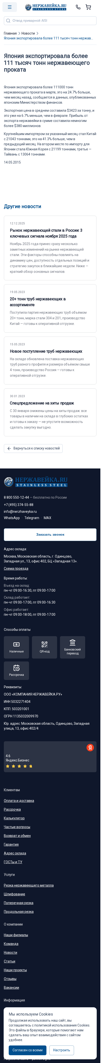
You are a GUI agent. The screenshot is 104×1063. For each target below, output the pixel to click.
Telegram (31, 518)
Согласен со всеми (28, 1050)
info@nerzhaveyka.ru (20, 511)
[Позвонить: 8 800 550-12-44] (78, 7)
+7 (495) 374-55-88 (18, 505)
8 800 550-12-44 (35, 497)
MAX (47, 518)
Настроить (61, 1050)
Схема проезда (16, 568)
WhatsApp (12, 518)
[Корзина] (88, 7)
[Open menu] (9, 7)
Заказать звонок (50, 534)
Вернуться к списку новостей (37, 448)
